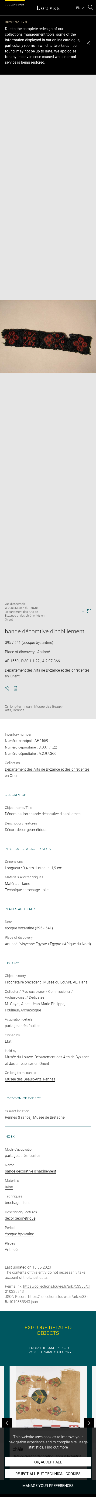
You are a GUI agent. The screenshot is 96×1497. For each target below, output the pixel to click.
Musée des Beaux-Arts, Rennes (30, 1079)
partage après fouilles (22, 1155)
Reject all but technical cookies (48, 1474)
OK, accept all (48, 1462)
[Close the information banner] (88, 43)
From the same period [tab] (49, 1348)
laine (9, 1187)
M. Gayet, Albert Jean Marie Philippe (34, 1004)
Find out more (56, 1447)
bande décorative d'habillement (30, 1171)
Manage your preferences (48, 1485)
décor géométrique (20, 1218)
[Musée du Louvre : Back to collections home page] (48, 7)
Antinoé (11, 1249)
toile (26, 1202)
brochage (12, 1202)
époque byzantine (19, 1234)
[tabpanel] (48, 1423)
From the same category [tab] (49, 1352)
